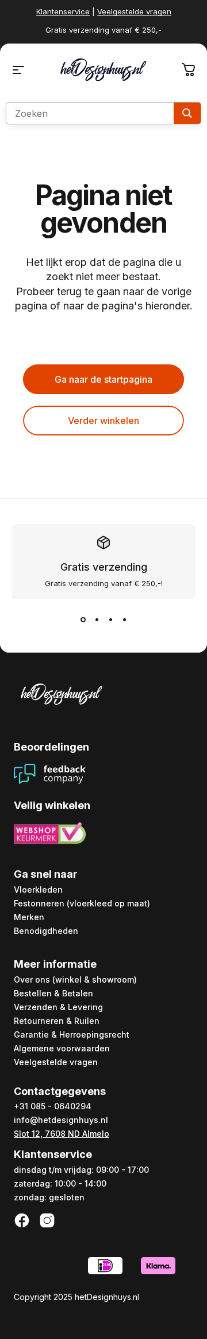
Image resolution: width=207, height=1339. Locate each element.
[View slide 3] (110, 620)
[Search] (187, 113)
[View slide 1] (83, 620)
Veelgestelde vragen (134, 11)
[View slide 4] (124, 620)
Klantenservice (63, 11)
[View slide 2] (96, 620)
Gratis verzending (103, 567)
